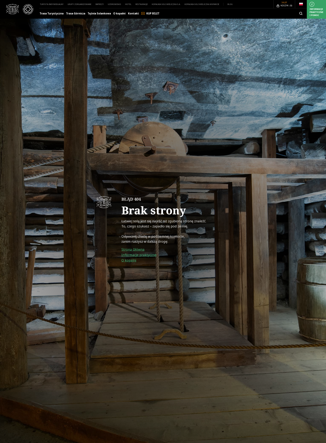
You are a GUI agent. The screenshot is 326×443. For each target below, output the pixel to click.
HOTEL (128, 4)
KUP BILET (152, 13)
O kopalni (119, 13)
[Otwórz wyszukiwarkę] (301, 13)
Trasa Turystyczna (52, 13)
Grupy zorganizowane (79, 4)
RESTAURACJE (141, 4)
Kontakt (133, 13)
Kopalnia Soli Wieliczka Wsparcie (202, 4)
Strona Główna (132, 249)
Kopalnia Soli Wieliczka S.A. (166, 4)
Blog (230, 4)
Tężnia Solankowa (99, 13)
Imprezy (99, 4)
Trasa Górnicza (75, 13)
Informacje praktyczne (139, 254)
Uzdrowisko (114, 4)
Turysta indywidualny (52, 4)
